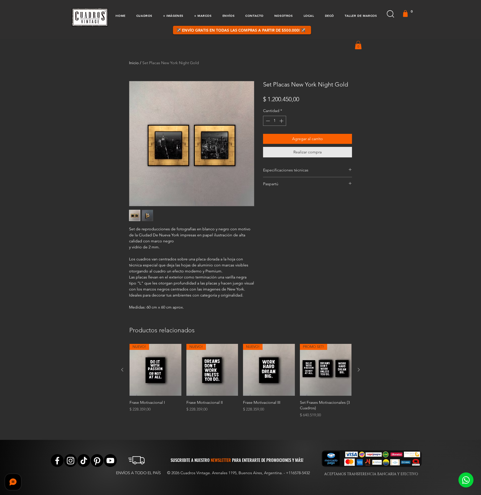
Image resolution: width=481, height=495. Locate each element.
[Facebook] (57, 460)
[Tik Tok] (83, 460)
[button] (144, 16)
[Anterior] (122, 370)
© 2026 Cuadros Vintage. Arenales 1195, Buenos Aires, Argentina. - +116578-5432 (238, 472)
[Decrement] (267, 121)
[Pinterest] (97, 460)
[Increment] (281, 121)
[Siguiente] (359, 370)
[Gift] (405, 13)
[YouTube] (110, 460)
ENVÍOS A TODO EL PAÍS (138, 472)
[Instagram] (70, 460)
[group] (240, 384)
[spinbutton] (274, 121)
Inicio (134, 62)
